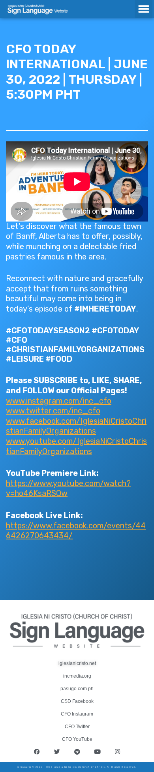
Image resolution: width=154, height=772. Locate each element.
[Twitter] (57, 752)
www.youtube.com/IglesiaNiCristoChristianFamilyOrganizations (76, 446)
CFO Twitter (77, 726)
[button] (143, 9)
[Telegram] (77, 752)
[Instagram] (117, 752)
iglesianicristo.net (77, 663)
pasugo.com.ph (77, 688)
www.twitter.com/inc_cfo (53, 410)
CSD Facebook (77, 701)
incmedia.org (77, 676)
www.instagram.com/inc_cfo (58, 401)
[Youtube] (97, 752)
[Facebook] (37, 752)
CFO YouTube (77, 739)
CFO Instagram (77, 714)
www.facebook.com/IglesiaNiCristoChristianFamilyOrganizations (76, 426)
